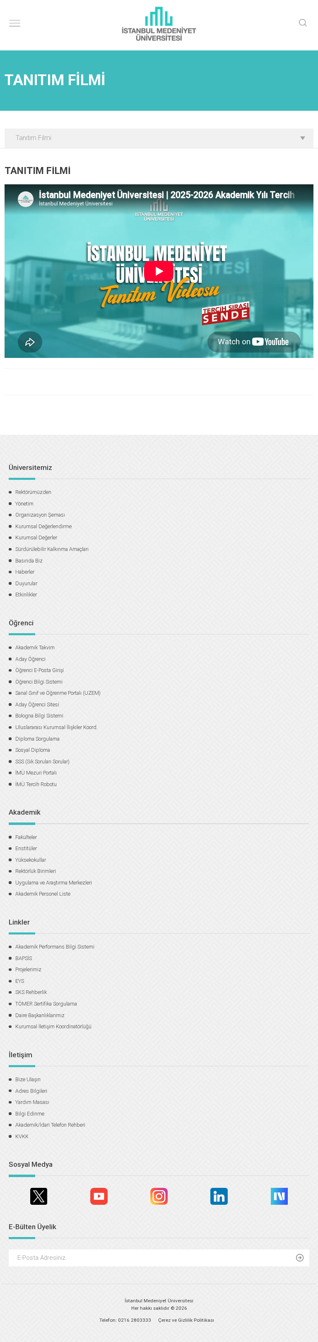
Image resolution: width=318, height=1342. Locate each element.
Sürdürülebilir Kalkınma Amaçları (52, 549)
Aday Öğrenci (30, 659)
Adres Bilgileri (31, 1091)
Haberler (24, 572)
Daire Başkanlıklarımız (40, 1015)
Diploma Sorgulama (37, 739)
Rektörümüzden (33, 492)
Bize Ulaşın (28, 1079)
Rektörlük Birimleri (35, 871)
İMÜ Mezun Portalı (36, 773)
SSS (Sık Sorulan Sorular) (42, 761)
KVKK (22, 1136)
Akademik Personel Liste (42, 894)
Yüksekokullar (30, 860)
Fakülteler (26, 837)
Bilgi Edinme (29, 1114)
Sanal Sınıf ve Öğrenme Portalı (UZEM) (58, 693)
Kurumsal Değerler (36, 537)
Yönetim (24, 504)
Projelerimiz (28, 969)
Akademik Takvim (35, 647)
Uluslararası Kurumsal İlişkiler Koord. (56, 727)
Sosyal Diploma (32, 750)
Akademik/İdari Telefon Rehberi (50, 1125)
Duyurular (26, 583)
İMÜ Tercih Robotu (36, 784)
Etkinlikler (26, 594)
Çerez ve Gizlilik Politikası (186, 1320)
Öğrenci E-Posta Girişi (39, 670)
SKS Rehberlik (31, 992)
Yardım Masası (32, 1102)
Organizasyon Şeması (40, 515)
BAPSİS (23, 958)
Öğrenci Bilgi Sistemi (39, 682)
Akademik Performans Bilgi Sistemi (54, 947)
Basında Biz (29, 561)
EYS (19, 981)
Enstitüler (26, 848)
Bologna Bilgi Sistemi (39, 716)
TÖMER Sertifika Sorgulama (46, 1004)
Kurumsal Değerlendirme (43, 526)
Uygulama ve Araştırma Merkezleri (53, 883)
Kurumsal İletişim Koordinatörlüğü (53, 1026)
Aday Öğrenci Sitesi (37, 704)
